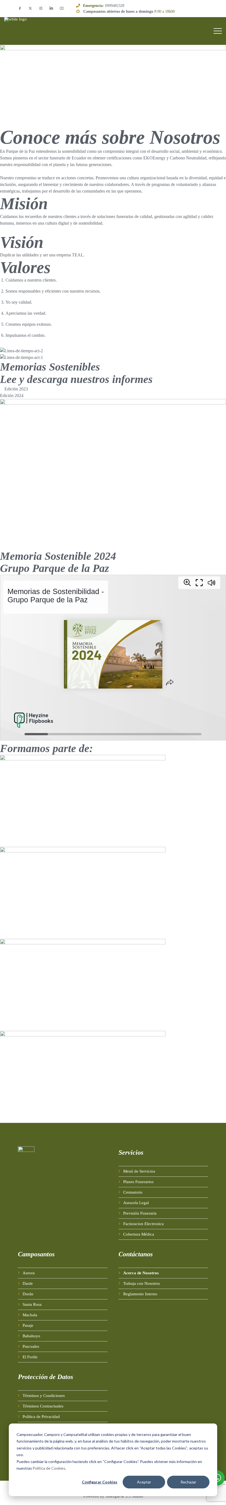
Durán (28, 1294)
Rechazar (188, 1482)
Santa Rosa (32, 1304)
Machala (30, 1315)
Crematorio (132, 1192)
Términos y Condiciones (44, 1395)
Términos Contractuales (43, 1406)
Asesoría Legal (136, 1203)
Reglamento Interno (140, 1294)
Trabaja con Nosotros (141, 1283)
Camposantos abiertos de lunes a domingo (118, 11)
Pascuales (31, 1346)
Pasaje (28, 1325)
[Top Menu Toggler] (217, 31)
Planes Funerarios (138, 1182)
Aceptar (144, 1482)
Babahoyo (31, 1336)
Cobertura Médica (138, 1234)
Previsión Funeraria (140, 1213)
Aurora (29, 1273)
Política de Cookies (49, 1468)
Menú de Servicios (139, 1171)
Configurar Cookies (99, 1482)
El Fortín (30, 1357)
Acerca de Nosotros (141, 1273)
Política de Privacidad (41, 1416)
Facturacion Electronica (143, 1224)
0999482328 (114, 6)
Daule (28, 1283)
